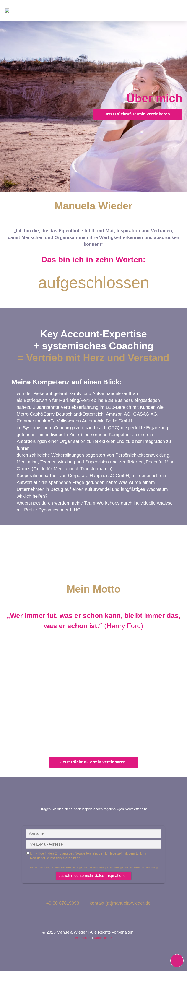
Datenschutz (103, 937)
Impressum (83, 937)
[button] (181, 10)
